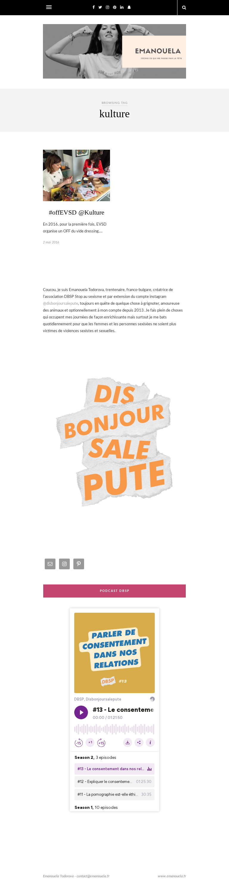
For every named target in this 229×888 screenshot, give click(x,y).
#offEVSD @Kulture (76, 212)
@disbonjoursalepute (60, 304)
